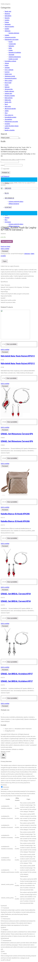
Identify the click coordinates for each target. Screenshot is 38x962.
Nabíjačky (11, 46)
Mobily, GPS (8, 102)
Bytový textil (8, 82)
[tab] (5, 261)
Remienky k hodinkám (15, 52)
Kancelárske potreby (10, 117)
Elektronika (8, 100)
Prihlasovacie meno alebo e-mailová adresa (13, 159)
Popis (4, 261)
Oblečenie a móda (10, 76)
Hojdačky (7, 123)
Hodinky (7, 20)
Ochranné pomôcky (10, 37)
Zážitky (7, 110)
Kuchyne (7, 72)
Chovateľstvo (8, 119)
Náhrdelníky (8, 15)
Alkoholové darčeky (10, 108)
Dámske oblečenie (14, 33)
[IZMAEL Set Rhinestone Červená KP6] (15, 416)
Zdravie (7, 63)
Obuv (6, 113)
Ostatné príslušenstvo (15, 57)
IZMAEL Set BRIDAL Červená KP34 (16, 594)
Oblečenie (7, 31)
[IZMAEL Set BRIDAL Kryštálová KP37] (15, 656)
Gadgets (7, 67)
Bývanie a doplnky (10, 95)
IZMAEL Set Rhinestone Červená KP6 (17, 434)
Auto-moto (8, 106)
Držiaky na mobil (13, 59)
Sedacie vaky (8, 93)
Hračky (7, 85)
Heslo (2, 165)
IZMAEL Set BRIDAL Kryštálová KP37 (17, 674)
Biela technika (8, 98)
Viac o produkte (7, 241)
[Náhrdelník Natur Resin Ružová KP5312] (15, 339)
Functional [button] (4, 905)
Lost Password (5, 176)
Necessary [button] (4, 785)
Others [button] (2, 951)
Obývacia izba (9, 89)
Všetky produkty (9, 183)
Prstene (7, 22)
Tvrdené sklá (12, 44)
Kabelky (7, 28)
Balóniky (7, 128)
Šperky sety (8, 11)
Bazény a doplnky (10, 130)
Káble (10, 48)
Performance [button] (4, 916)
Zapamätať (6, 168)
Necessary (6, 787)
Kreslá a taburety (9, 91)
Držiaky (11, 50)
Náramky (7, 18)
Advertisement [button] (5, 938)
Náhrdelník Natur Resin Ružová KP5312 (18, 356)
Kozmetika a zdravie (10, 61)
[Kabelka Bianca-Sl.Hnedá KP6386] (15, 496)
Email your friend (5, 246)
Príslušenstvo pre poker (11, 121)
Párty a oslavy (8, 80)
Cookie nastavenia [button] (6, 749)
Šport (6, 104)
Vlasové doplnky (9, 26)
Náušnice (7, 13)
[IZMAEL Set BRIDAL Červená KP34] (15, 576)
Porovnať (5, 251)
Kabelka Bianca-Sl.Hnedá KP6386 (15, 514)
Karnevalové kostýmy (11, 78)
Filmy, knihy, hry (9, 115)
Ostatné (7, 35)
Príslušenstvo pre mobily (11, 39)
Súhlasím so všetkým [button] (17, 749)
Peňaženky (8, 24)
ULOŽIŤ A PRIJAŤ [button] (6, 960)
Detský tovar (8, 74)
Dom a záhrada (9, 69)
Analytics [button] (3, 927)
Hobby (6, 65)
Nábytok (7, 87)
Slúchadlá (11, 54)
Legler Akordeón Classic (12, 126)
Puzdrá (10, 41)
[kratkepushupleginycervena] (19, 205)
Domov (3, 183)
